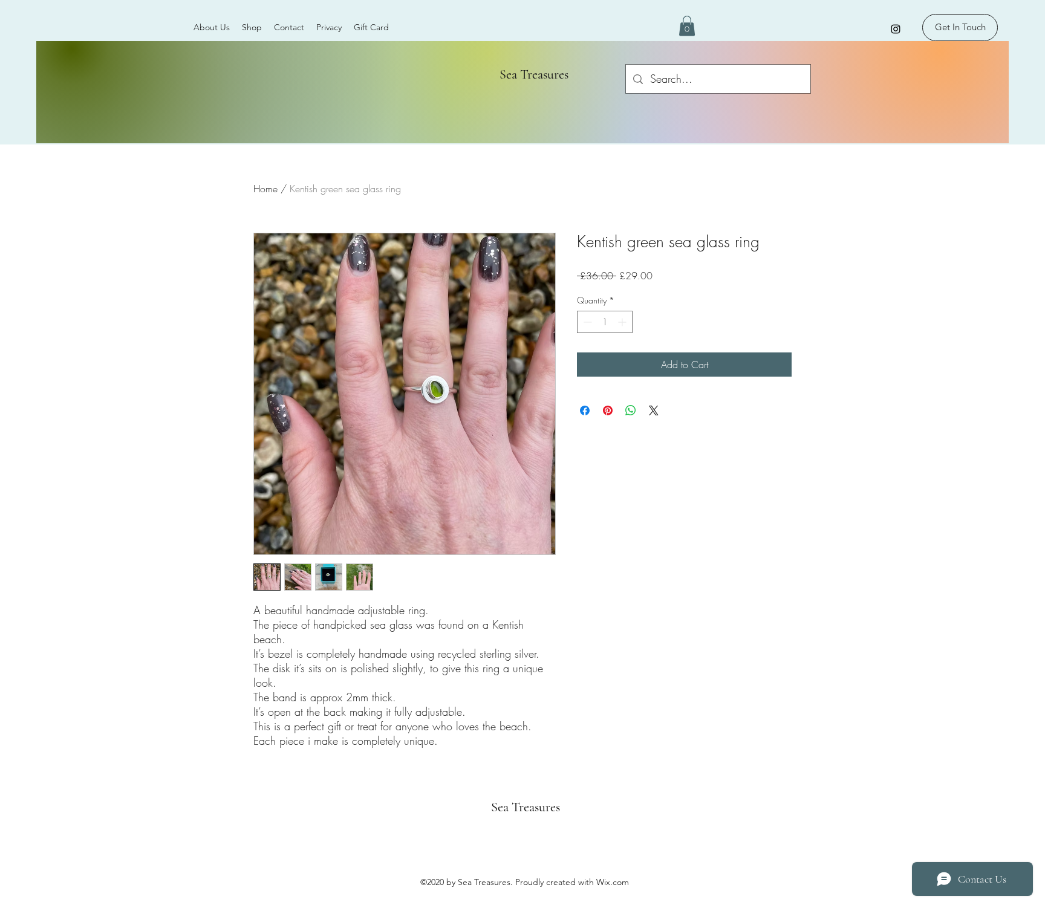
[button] (687, 26)
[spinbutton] (605, 321)
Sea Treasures (529, 74)
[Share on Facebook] (585, 410)
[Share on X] (653, 410)
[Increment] (623, 321)
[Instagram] (896, 29)
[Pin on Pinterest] (608, 410)
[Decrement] (586, 321)
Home (265, 188)
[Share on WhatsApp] (630, 410)
